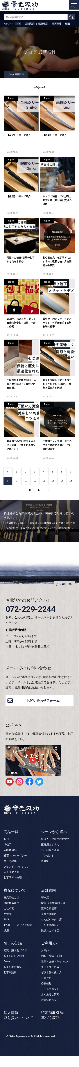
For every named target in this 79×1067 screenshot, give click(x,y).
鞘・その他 (10, 861)
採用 (6, 930)
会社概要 (9, 908)
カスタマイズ (11, 872)
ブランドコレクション (16, 866)
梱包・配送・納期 (51, 955)
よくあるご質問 (50, 994)
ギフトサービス (50, 966)
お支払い (46, 950)
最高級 (45, 861)
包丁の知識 (13, 943)
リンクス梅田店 (50, 924)
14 (61, 480)
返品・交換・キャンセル (55, 961)
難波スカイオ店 (50, 930)
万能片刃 (30, 23)
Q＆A (7, 961)
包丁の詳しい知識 (14, 955)
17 (39, 490)
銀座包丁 (43, 23)
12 (43, 480)
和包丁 (7, 838)
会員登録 (46, 983)
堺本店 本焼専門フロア (54, 902)
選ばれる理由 (11, 902)
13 (52, 480)
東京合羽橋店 (49, 908)
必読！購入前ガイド (15, 950)
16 (30, 490)
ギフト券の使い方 (51, 972)
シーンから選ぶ (54, 832)
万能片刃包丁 (11, 849)
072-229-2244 (30, 609)
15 (70, 480)
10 (25, 480)
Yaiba (18, 23)
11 (34, 480)
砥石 (67, 23)
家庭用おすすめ (50, 844)
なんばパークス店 (51, 919)
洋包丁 (7, 844)
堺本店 (45, 897)
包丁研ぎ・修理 (13, 877)
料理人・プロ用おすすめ (55, 838)
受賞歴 (7, 913)
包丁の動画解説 (13, 966)
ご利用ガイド (52, 943)
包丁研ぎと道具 (50, 849)
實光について (15, 890)
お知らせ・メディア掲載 (18, 924)
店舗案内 (48, 890)
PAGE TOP (66, 584)
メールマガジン (50, 988)
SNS (6, 919)
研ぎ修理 (56, 23)
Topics (11, 98)
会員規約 (46, 977)
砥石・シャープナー (15, 855)
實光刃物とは (11, 897)
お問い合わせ (49, 999)
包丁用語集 (10, 972)
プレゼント (47, 855)
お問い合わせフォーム (43, 700)
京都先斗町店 (49, 913)
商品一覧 (11, 832)
